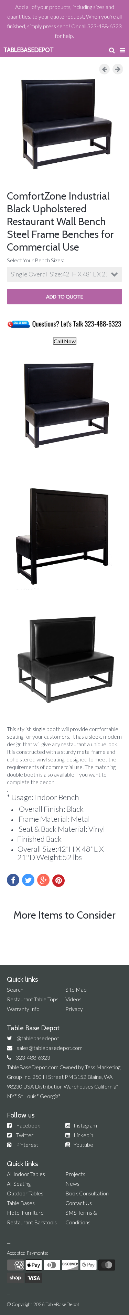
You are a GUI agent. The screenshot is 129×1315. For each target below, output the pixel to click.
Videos (73, 999)
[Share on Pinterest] (58, 880)
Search (15, 989)
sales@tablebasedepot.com (50, 1047)
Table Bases (21, 1203)
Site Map (76, 989)
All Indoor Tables (26, 1174)
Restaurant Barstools (32, 1222)
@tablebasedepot (38, 1038)
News (72, 1183)
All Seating (19, 1183)
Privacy (74, 1008)
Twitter (24, 1135)
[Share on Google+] (43, 880)
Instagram (85, 1125)
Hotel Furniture (25, 1212)
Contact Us (78, 1203)
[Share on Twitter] (28, 880)
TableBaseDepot (62, 1304)
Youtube (83, 1144)
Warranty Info (23, 1008)
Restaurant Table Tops (32, 999)
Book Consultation (87, 1193)
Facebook (28, 1125)
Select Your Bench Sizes (35, 260)
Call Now (65, 341)
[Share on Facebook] (13, 880)
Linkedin (83, 1135)
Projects (75, 1174)
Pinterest (27, 1144)
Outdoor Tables (25, 1193)
